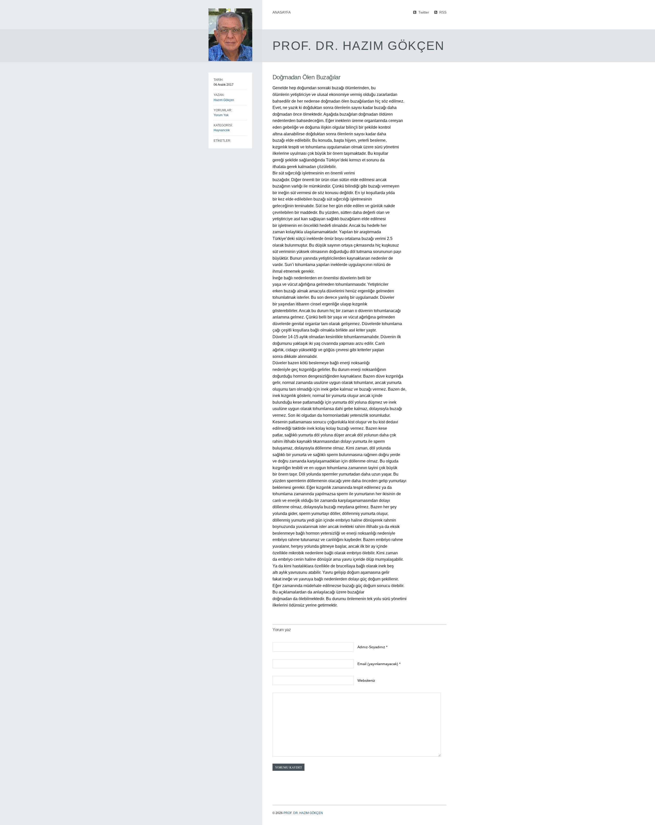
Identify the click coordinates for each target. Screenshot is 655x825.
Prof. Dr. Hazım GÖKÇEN (303, 813)
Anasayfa (281, 12)
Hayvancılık (222, 130)
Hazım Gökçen (224, 100)
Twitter (423, 12)
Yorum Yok (221, 115)
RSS (442, 12)
